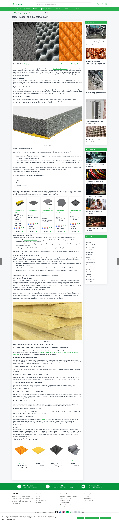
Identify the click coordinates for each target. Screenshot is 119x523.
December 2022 (90, 279)
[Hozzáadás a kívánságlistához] (22, 231)
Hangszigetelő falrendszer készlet (95, 121)
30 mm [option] (20, 223)
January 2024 (90, 259)
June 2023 (89, 274)
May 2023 (89, 277)
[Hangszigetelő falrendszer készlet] (96, 109)
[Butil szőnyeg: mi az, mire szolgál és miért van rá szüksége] (96, 80)
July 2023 (89, 272)
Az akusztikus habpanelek (30, 240)
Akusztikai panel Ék (32, 210)
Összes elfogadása (105, 517)
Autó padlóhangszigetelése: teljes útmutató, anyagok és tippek (95, 42)
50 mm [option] (20, 225)
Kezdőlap (14, 13)
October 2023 (90, 264)
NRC (29, 167)
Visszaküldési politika (65, 498)
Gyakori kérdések (88, 500)
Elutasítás (80, 517)
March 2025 (89, 252)
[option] (14, 227)
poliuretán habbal (44, 419)
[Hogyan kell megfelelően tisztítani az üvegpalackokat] (96, 162)
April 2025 (89, 250)
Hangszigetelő (26, 13)
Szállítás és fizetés (65, 502)
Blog (19, 13)
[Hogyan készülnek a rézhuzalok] (96, 226)
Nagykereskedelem (41, 500)
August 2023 (89, 269)
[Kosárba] (18, 451)
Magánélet (63, 507)
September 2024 (90, 254)
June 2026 (89, 240)
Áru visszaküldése (65, 500)
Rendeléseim (87, 498)
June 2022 (89, 281)
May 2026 (89, 242)
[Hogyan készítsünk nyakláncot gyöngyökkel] (96, 210)
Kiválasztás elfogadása (91, 517)
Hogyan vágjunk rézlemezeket (94, 196)
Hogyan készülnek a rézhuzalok (94, 228)
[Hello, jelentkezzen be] (102, 4)
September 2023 (90, 267)
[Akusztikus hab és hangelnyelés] (96, 132)
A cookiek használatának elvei (68, 505)
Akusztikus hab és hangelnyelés (94, 140)
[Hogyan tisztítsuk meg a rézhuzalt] (96, 179)
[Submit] (89, 4)
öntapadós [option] (17, 219)
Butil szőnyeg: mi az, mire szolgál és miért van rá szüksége (96, 93)
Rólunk (38, 496)
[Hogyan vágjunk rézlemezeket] (96, 194)
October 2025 (90, 247)
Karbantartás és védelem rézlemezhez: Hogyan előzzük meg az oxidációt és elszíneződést (95, 63)
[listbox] (20, 220)
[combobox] (63, 4)
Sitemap (38, 498)
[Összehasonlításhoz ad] (24, 231)
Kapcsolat (38, 502)
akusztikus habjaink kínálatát (60, 69)
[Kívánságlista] (98, 4)
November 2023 (90, 262)
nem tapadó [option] (17, 221)
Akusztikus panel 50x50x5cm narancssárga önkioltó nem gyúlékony (21, 462)
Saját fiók (86, 496)
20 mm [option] (16, 223)
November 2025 (90, 245)
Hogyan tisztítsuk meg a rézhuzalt (95, 181)
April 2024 (89, 257)
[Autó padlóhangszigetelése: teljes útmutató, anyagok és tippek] (96, 32)
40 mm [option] (16, 225)
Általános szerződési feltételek (68, 496)
